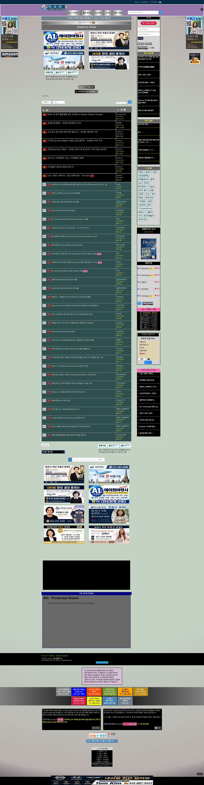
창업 (155, 172)
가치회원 (141, 201)
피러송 (119, 193)
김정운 (140, 194)
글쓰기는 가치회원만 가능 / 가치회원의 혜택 (65, 158)
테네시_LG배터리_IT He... (148, 387)
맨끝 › (100, 459)
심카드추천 (142, 219)
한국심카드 (142, 187)
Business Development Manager (63, 210)
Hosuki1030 (121, 114)
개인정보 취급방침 (61, 656)
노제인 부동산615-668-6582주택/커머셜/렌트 (110, 692)
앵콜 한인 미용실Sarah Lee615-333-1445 (79, 692)
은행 (151, 190)
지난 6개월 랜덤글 (129, 724)
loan (140, 183)
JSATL (119, 262)
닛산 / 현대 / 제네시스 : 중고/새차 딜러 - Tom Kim (68, 176)
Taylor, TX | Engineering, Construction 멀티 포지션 (69, 366)
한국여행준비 (149, 216)
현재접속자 (155, 2)
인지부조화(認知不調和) (146, 67)
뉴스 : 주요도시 (73, 13)
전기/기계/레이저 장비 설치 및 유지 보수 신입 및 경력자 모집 (71, 314)
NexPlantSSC (121, 374)
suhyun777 (121, 400)
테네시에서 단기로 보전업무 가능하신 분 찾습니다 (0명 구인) (71, 383)
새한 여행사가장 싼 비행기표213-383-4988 (140, 692)
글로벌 (119, 123)
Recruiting (121, 227)
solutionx (120, 210)
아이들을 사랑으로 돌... (147, 380)
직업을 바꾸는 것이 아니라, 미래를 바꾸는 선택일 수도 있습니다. (72, 323)
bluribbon (123, 201)
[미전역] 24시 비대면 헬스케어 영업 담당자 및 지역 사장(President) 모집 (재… (78, 184)
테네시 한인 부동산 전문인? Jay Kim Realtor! (89, 18)
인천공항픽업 (143, 176)
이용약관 (51, 656)
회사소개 (44, 656)
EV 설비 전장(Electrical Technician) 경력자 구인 (68, 418)
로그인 (138, 2)
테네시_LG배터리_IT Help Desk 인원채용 (65, 193)
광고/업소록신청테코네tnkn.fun (125, 701)
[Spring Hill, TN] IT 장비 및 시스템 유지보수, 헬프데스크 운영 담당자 (74, 305)
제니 (118, 219)
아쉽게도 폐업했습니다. (146, 158)
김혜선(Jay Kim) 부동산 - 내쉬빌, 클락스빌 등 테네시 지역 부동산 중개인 (77, 149)
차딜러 (151, 187)
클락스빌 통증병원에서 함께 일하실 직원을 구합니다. (69, 435)
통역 (152, 179)
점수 (139, 303)
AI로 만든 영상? (143, 124)
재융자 (149, 212)
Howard (120, 296)
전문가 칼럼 (118, 13)
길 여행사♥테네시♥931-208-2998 (125, 692)
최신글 (60, 719)
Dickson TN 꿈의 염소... (148, 426)
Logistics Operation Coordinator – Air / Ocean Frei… (70, 228)
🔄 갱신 (157, 728)
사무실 (107, 13)
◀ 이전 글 (96, 728)
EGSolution (121, 383)
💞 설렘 (151, 48)
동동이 (119, 340)
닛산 (147, 194)
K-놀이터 (98, 13)
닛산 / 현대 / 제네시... (147, 373)
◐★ (139, 132)
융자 (149, 205)
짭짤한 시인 (59, 658)
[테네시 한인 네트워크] (54, 7)
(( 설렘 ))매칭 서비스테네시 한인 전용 (109, 701)
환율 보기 (148, 362)
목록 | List (45, 445)
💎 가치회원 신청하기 (148, 23)
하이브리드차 (143, 345)
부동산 (140, 198)
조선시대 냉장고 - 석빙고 (146, 82)
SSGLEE (120, 322)
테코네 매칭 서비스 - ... (147, 433)
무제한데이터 (143, 179)
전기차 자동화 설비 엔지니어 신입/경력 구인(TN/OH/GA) (71, 426)
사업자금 (141, 205)
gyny (118, 184)
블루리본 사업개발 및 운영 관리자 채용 (64, 279)
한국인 (146, 183)
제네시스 (141, 212)
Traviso (119, 348)
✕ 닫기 (200, 774)
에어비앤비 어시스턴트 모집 (60, 400)
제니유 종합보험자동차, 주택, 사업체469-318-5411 (63, 692)
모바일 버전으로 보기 (102, 662)
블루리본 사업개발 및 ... (148, 400)
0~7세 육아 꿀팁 (143, 724)
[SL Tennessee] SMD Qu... (149, 406)
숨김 (202, 9)
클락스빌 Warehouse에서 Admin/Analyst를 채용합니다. (71, 349)
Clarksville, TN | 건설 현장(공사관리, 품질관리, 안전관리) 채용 (72, 340)
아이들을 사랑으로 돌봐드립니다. (60, 167)
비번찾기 (149, 44)
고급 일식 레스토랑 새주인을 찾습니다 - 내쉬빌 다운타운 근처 (72, 132)
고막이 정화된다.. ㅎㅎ (146, 150)
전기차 (141, 348)
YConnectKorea (145, 209)
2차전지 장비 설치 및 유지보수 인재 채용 (65, 202)
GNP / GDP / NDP (144, 75)
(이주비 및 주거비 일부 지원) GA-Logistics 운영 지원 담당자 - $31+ (74, 262)
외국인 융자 (142, 190)
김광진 (149, 201)
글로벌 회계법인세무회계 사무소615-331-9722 (79, 701)
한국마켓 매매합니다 (86, 27)
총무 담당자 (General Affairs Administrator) (67, 245)
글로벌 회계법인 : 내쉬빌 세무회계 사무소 (64, 123)
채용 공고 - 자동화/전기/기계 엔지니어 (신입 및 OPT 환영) (71, 297)
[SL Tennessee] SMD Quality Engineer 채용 (67, 271)
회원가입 (146, 2)
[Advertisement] (86, 575)
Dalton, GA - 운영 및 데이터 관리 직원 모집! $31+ (68, 392)
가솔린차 (142, 342)
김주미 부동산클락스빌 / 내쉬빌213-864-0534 (94, 701)
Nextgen (120, 357)
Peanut (119, 140)
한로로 (148, 172)
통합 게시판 (87, 13)
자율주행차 (143, 350)
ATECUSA (120, 305)
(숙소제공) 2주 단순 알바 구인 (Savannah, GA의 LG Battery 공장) (74, 253)
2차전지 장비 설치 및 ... (147, 420)
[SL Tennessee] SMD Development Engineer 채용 (69, 219)
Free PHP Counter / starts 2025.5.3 (102, 765)
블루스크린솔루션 (123, 409)
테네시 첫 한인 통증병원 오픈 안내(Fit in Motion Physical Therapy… (75, 114)
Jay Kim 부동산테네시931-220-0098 (94, 692)
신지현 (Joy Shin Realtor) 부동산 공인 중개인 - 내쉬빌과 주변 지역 (74, 141)
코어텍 (119, 314)
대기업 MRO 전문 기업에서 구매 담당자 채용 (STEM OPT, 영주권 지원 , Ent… (78, 357)
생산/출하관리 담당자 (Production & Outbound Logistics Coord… (74, 236)
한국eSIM (149, 198)
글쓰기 (60, 72)
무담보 (140, 172)
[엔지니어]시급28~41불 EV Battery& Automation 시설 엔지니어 (73, 374)
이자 (140, 216)
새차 (153, 194)
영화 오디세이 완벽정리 (146, 110)
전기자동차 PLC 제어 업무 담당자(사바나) (65, 409)
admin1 (120, 132)
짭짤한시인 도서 (148, 229)
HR (118, 253)
